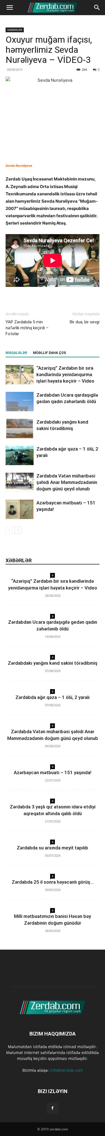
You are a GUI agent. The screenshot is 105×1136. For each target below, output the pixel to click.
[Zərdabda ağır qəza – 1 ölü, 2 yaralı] (20, 455)
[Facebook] (52, 1108)
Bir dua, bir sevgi (84, 321)
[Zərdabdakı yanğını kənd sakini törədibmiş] (20, 428)
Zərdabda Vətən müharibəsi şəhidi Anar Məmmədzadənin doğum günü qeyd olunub (66, 482)
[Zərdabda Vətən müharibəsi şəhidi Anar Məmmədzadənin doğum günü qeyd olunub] (20, 482)
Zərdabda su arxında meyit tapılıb (52, 848)
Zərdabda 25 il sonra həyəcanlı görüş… (53, 882)
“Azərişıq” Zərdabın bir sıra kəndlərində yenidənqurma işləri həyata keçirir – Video (65, 374)
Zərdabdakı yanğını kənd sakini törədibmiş (52, 663)
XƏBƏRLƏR (14, 30)
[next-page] (18, 530)
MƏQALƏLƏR (16, 353)
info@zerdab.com (66, 1070)
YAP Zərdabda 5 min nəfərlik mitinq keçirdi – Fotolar (27, 327)
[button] (9, 7)
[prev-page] (9, 530)
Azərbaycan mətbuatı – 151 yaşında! (52, 772)
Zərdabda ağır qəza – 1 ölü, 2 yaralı (52, 697)
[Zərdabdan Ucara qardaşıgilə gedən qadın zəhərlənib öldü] (20, 401)
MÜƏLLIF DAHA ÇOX (49, 353)
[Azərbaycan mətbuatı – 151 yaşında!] (20, 509)
